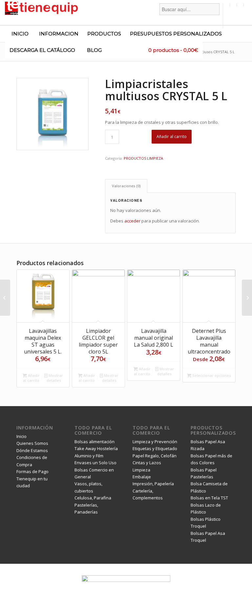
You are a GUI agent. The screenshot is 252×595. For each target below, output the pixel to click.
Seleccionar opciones (211, 375)
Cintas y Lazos (147, 463)
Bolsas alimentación (94, 442)
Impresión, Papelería (153, 484)
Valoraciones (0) (126, 185)
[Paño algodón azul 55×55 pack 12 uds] (5, 298)
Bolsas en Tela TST (209, 498)
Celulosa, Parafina (92, 498)
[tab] (126, 186)
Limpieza (141, 470)
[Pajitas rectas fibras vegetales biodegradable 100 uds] (247, 298)
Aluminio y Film (88, 456)
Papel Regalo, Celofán (155, 456)
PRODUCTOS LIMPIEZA (143, 158)
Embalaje (142, 477)
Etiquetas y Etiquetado (155, 448)
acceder (132, 221)
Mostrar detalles (55, 378)
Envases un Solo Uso (95, 463)
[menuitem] (189, 15)
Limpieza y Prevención (155, 442)
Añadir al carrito (172, 136)
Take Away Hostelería (96, 448)
